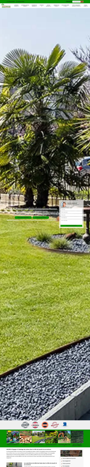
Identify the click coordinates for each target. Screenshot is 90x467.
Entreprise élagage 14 (16, 6)
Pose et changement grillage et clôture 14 (76, 6)
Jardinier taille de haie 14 (56, 6)
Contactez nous (41, 217)
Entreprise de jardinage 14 (34, 6)
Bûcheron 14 (42, 6)
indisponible (11, 1)
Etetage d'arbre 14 (86, 6)
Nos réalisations (23, 217)
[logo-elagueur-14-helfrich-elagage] (6, 5)
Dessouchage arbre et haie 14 (65, 6)
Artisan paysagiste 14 (48, 6)
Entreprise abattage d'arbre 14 (25, 6)
